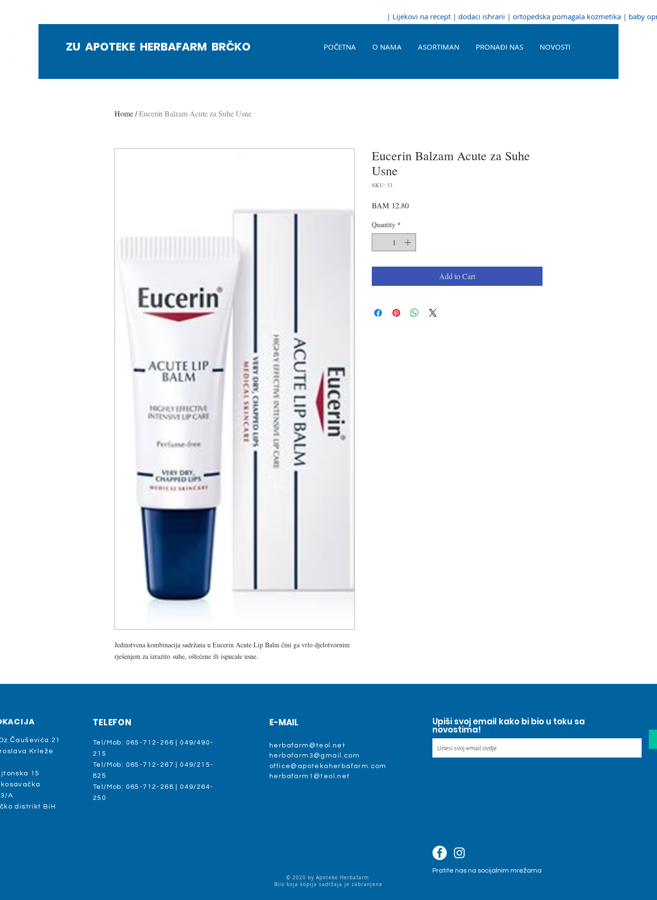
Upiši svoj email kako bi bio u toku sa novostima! (508, 726)
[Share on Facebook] (378, 313)
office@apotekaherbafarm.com (328, 766)
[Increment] (409, 242)
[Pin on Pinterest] (396, 313)
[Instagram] (459, 853)
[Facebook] (439, 853)
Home (123, 113)
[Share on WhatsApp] (414, 313)
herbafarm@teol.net (307, 745)
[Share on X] (433, 313)
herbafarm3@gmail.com (314, 755)
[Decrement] (379, 242)
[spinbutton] (394, 242)
